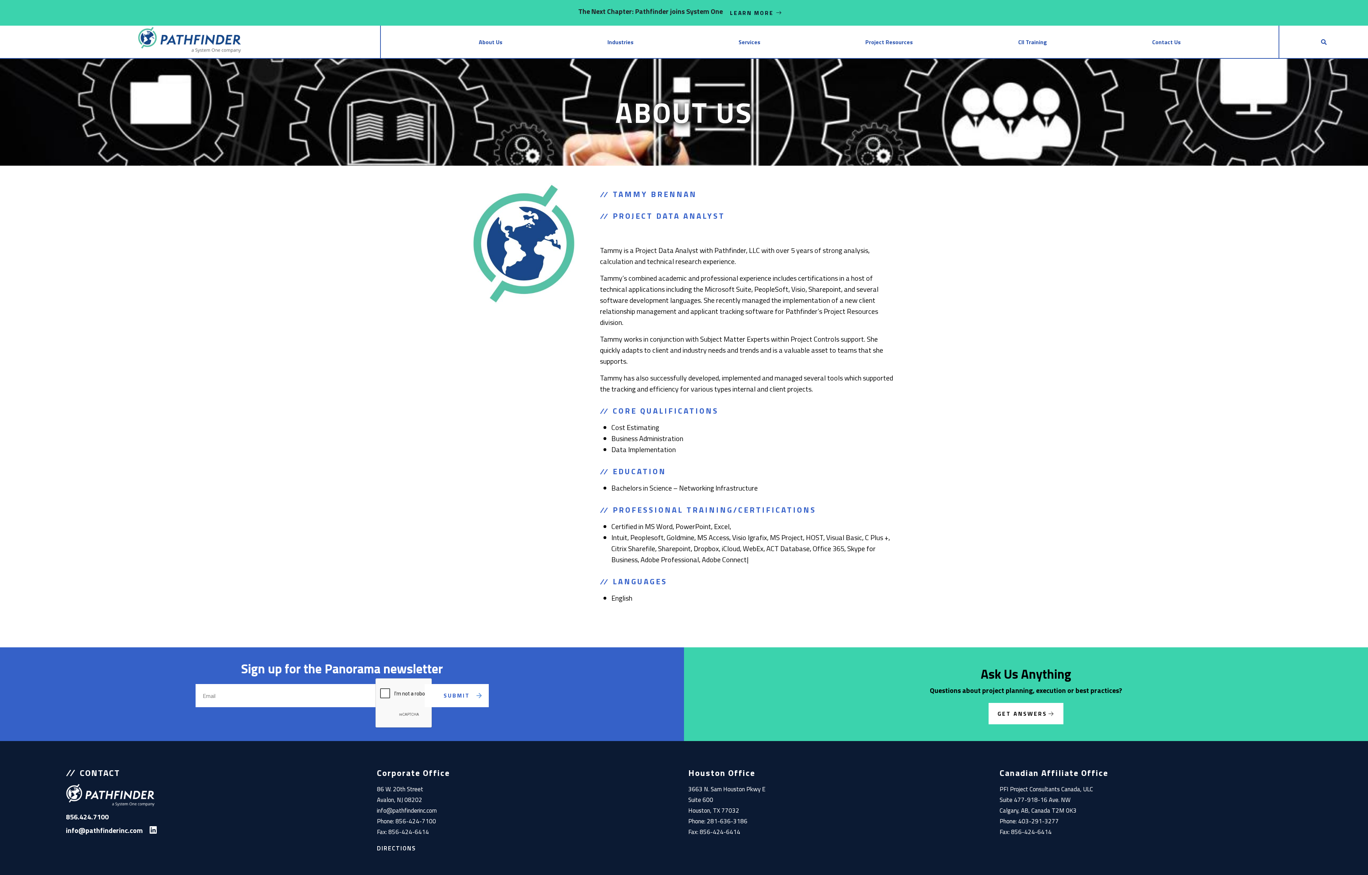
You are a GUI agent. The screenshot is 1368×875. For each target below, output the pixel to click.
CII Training (1032, 42)
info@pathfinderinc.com (407, 810)
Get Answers (1022, 713)
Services (749, 42)
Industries (620, 42)
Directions (396, 848)
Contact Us (1166, 42)
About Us (490, 42)
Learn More (753, 13)
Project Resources (889, 42)
